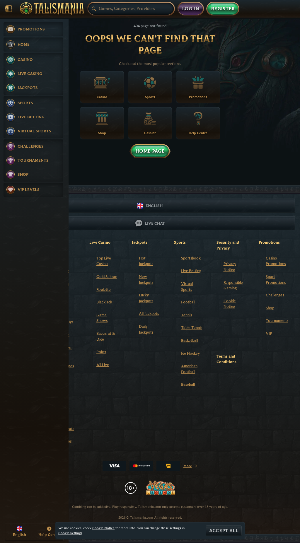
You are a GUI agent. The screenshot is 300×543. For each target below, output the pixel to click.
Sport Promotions (276, 279)
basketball (189, 340)
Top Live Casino (103, 261)
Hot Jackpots (146, 261)
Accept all (223, 531)
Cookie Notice (230, 303)
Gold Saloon (106, 276)
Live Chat (155, 223)
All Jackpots (149, 313)
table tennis (191, 327)
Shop (270, 307)
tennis (186, 314)
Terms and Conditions (226, 359)
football (188, 302)
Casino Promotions (276, 261)
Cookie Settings (70, 533)
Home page (150, 151)
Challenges (275, 295)
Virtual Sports (187, 286)
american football (189, 368)
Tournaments (277, 320)
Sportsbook (191, 258)
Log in (190, 9)
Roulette (103, 289)
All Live (102, 364)
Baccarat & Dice (105, 336)
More (190, 467)
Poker (101, 351)
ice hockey (190, 353)
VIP (269, 333)
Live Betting (191, 270)
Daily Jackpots (146, 329)
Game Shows (102, 317)
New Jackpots (146, 279)
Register (223, 9)
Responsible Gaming (233, 285)
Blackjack (104, 302)
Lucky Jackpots (146, 297)
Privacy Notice (230, 266)
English (154, 205)
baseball (188, 384)
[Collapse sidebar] (9, 9)
